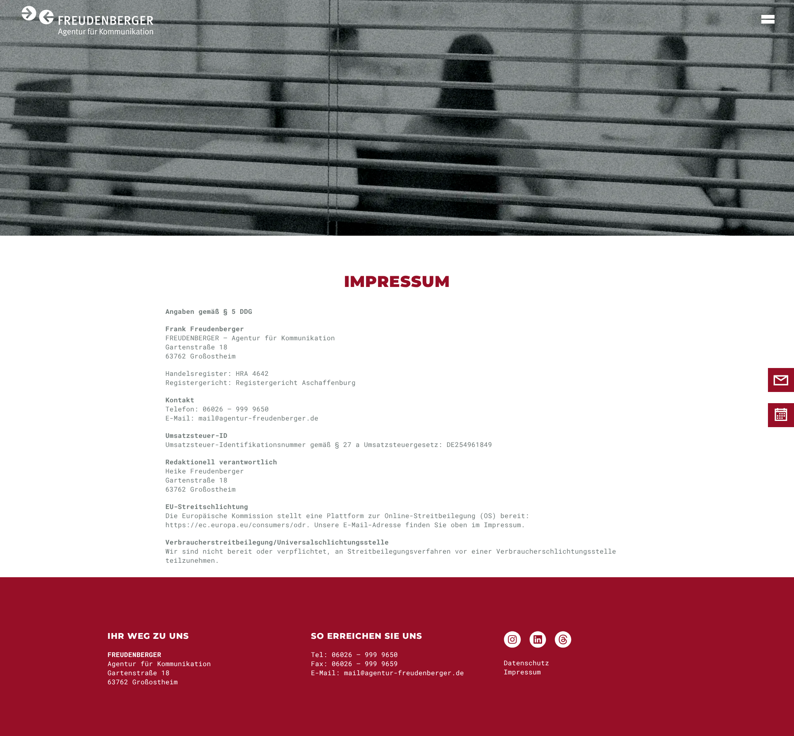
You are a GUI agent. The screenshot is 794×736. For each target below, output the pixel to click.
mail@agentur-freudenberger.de (258, 417)
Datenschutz (526, 662)
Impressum (522, 671)
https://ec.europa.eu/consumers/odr (235, 524)
